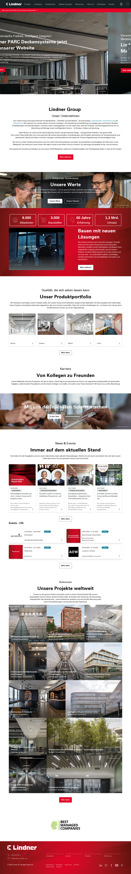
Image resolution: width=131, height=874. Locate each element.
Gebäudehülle (96, 121)
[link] (22, 475)
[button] (59, 91)
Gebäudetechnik (109, 121)
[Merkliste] (127, 4)
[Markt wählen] (121, 4)
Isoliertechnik (18, 123)
